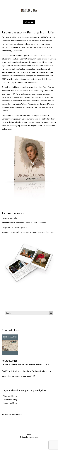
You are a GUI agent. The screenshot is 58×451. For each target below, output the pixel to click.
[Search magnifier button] (51, 313)
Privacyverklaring (10, 396)
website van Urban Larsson (42, 232)
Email (29, 434)
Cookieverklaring (10, 399)
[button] (29, 22)
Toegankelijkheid (10, 403)
